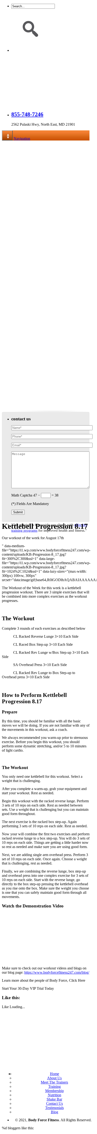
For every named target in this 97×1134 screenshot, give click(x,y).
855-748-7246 (27, 114)
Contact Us (54, 1103)
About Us (54, 1078)
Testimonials (54, 1108)
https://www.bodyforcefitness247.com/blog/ (56, 972)
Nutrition (54, 1095)
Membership (54, 1091)
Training (54, 1086)
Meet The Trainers (54, 1082)
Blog (54, 1112)
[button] (8, 368)
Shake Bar (54, 1099)
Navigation (22, 139)
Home (54, 1074)
